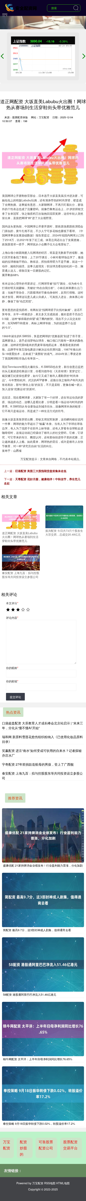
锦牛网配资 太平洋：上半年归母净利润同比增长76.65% (37, 1059)
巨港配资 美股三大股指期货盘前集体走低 (40, 471)
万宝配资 (6, 1144)
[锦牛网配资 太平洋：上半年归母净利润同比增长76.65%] (43, 1029)
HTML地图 (63, 1183)
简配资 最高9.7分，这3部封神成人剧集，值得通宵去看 (37, 930)
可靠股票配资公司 (46, 1144)
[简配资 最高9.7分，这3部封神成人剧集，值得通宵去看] (43, 900)
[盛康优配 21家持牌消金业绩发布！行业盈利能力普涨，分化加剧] (43, 835)
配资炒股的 (23, 1147)
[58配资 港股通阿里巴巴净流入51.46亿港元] (43, 964)
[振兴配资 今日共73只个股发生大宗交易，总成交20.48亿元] (64, 516)
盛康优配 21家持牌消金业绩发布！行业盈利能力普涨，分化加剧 (43, 865)
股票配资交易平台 (70, 1144)
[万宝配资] (21, 8)
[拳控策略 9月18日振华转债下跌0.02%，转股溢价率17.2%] (43, 1093)
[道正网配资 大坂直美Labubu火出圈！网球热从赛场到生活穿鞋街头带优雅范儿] (21, 518)
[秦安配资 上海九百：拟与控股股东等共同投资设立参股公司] (21, 557)
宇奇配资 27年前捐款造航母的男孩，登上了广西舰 (38, 764)
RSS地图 (49, 1183)
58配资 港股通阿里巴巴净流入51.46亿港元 (29, 994)
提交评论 (15, 697)
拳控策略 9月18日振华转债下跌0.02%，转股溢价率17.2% (39, 1124)
